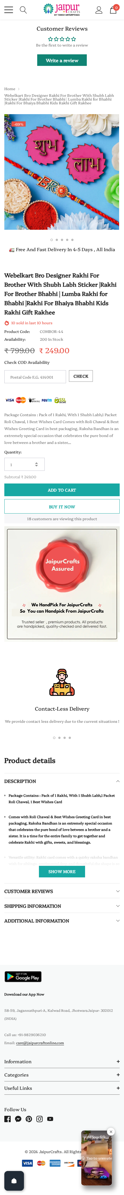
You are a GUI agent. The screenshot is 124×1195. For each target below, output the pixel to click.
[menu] (8, 9)
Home (9, 88)
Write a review (62, 60)
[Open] (14, 1181)
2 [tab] (57, 240)
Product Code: (17, 331)
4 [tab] (67, 240)
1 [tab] (51, 240)
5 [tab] (72, 240)
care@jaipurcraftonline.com (40, 1042)
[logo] (62, 10)
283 (29, 518)
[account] (99, 9)
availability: (15, 339)
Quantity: (13, 451)
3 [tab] (62, 240)
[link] (23, 977)
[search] (23, 9)
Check (81, 376)
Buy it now (62, 507)
